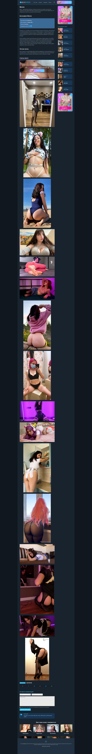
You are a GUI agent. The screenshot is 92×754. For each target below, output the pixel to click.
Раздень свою (67, 2)
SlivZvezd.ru (24, 743)
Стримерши (45, 2)
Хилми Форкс (66, 55)
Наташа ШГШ (66, 89)
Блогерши (40, 2)
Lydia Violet (66, 83)
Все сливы (35, 2)
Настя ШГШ (66, 733)
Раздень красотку (40, 70)
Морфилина (66, 70)
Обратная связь (44, 746)
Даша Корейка (66, 30)
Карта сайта (48, 746)
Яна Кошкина (53, 733)
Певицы (50, 2)
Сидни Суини (39, 733)
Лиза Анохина (66, 43)
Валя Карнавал (66, 49)
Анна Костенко (66, 64)
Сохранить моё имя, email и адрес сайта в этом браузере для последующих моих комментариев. (35, 707)
